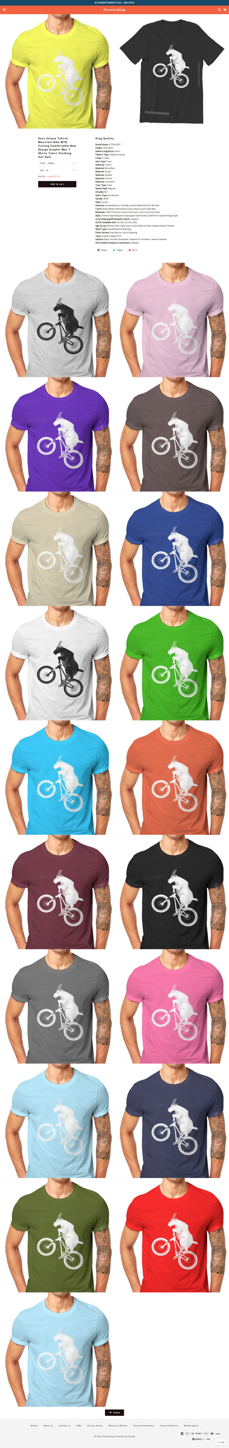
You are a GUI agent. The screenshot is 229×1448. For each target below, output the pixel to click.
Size (42, 170)
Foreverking (114, 10)
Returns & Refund (118, 1425)
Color (42, 163)
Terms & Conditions (143, 1425)
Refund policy (191, 1425)
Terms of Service (169, 1425)
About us (48, 1425)
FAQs (79, 1425)
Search (34, 1425)
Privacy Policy (95, 1425)
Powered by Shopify (125, 1436)
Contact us (65, 1425)
